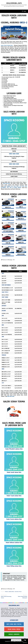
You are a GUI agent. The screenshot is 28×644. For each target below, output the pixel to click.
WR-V (21, 207)
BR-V (18, 186)
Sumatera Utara (18, 591)
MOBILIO (8, 186)
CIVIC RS (8, 243)
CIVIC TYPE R (10, 187)
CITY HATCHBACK (8, 231)
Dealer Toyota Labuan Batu (14, 495)
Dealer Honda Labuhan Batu (7, 45)
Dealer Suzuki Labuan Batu (14, 472)
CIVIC (23, 186)
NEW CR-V (8, 207)
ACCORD (15, 187)
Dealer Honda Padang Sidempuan (22, 596)
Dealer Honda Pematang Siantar (6, 596)
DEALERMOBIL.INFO (14, 3)
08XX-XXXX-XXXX (6, 183)
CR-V (12, 186)
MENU (24, 11)
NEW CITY (21, 242)
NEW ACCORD (21, 254)
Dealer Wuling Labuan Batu (14, 566)
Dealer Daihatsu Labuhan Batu (14, 542)
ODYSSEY (19, 187)
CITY (20, 186)
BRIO (5, 186)
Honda (6, 591)
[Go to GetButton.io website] (25, 642)
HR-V (15, 186)
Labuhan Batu (11, 591)
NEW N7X (21, 230)
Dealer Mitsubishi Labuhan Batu (14, 449)
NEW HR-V (21, 218)
